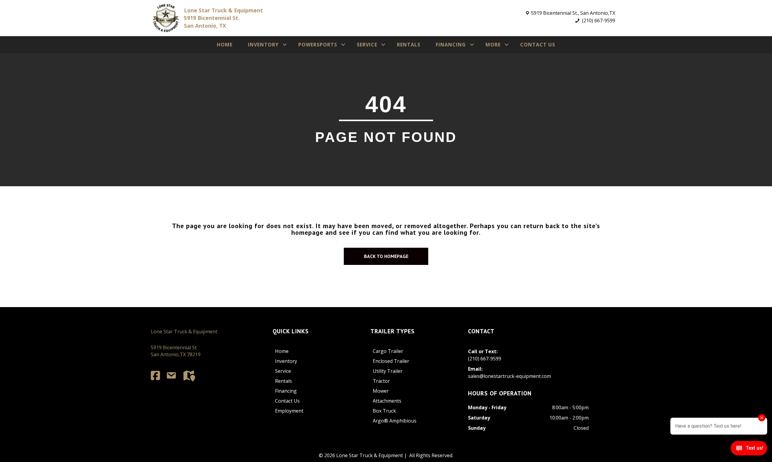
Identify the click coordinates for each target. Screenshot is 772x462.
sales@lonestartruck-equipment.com (509, 376)
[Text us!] (749, 449)
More (493, 44)
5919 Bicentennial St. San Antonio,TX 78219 (176, 351)
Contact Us (537, 44)
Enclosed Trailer (391, 361)
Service (367, 44)
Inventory (263, 44)
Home (225, 44)
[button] (284, 44)
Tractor (381, 381)
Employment (289, 410)
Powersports (317, 44)
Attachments (387, 401)
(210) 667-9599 (598, 20)
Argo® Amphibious (394, 420)
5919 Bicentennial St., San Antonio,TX (573, 13)
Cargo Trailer (388, 351)
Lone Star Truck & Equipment (184, 331)
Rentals (408, 44)
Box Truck (384, 410)
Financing (451, 44)
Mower (381, 391)
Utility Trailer (388, 371)
